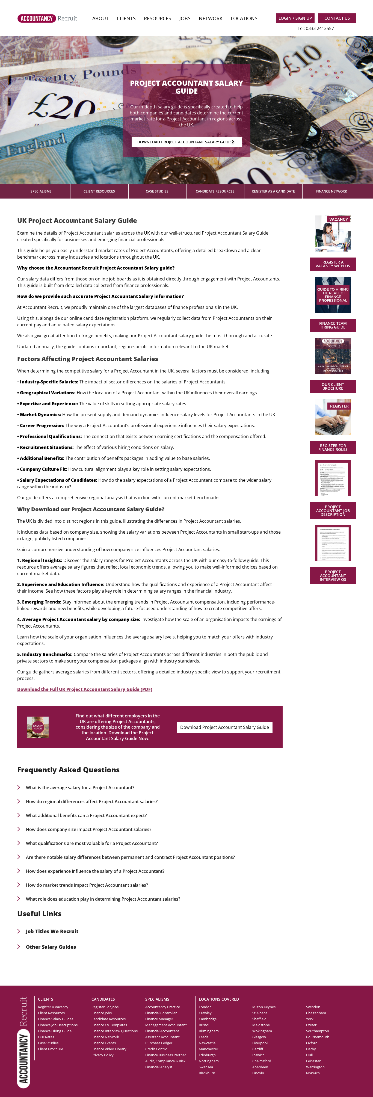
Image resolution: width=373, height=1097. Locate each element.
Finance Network (331, 191)
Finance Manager (159, 1018)
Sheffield (259, 1018)
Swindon (313, 1006)
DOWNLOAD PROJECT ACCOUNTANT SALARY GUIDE (184, 141)
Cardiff (257, 1048)
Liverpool (260, 1042)
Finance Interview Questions (114, 1030)
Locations (244, 18)
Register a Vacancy (53, 1006)
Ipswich (258, 1054)
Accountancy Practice (162, 1006)
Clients (126, 18)
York (309, 1018)
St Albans (259, 1012)
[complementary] (23, 1042)
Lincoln (258, 1073)
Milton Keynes (264, 1006)
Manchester (208, 1048)
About (100, 18)
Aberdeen (260, 1067)
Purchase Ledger (158, 1042)
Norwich (313, 1073)
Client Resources (99, 191)
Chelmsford (261, 1060)
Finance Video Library (108, 1048)
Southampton (317, 1030)
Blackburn (207, 1073)
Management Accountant (166, 1024)
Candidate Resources (215, 191)
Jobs (185, 18)
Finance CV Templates (109, 1024)
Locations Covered (219, 999)
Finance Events (103, 1042)
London (205, 1006)
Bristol (204, 1024)
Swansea (206, 1067)
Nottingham (209, 1060)
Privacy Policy (102, 1054)
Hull (309, 1054)
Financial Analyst (158, 1067)
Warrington (315, 1067)
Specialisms (41, 191)
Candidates (103, 999)
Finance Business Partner (165, 1054)
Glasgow (259, 1036)
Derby (311, 1048)
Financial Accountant (162, 1030)
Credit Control (156, 1048)
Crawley (205, 1012)
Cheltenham (316, 1012)
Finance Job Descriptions (58, 1024)
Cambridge (208, 1018)
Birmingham (209, 1030)
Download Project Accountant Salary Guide (224, 727)
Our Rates (46, 1036)
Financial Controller (161, 1012)
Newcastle (207, 1042)
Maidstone (261, 1024)
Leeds (203, 1036)
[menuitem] (100, 18)
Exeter (311, 1024)
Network (211, 18)
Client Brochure (50, 1048)
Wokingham (262, 1030)
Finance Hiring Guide (55, 1030)
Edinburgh (207, 1054)
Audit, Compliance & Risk (165, 1060)
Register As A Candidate (273, 191)
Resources (157, 18)
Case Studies (157, 191)
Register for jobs (105, 1006)
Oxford (312, 1042)
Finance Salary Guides (55, 1018)
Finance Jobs (101, 1012)
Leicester (313, 1060)
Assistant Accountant (162, 1036)
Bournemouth (317, 1036)
